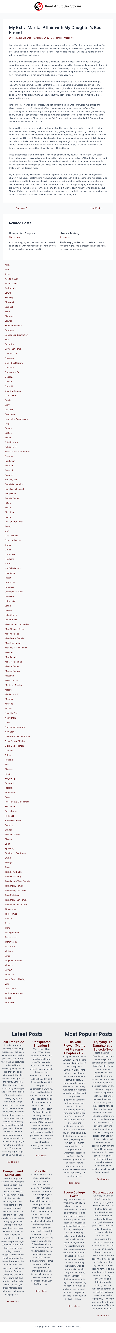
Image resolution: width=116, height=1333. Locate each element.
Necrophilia (10, 718)
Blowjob (9, 321)
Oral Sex (9, 750)
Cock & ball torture (14, 363)
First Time (9, 512)
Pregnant (9, 783)
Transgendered (12, 932)
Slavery (8, 839)
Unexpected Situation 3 (41, 1043)
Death (8, 400)
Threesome (10, 909)
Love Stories (11, 619)
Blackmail (9, 316)
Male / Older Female (14, 638)
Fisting (8, 517)
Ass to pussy (11, 283)
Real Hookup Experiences (17, 801)
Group (8, 549)
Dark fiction (10, 395)
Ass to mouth (11, 279)
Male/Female (11, 657)
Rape (7, 797)
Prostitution (10, 792)
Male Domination (13, 643)
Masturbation (11, 680)
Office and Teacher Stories (17, 736)
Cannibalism (11, 353)
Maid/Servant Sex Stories (17, 624)
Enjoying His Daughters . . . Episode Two (103, 1045)
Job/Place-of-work (14, 591)
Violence (9, 951)
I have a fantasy (69, 233)
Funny (8, 526)
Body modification (13, 325)
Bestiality (9, 297)
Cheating (9, 358)
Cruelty (8, 381)
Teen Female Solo (13, 872)
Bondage (9, 330)
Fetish (8, 503)
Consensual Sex (13, 372)
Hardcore (9, 559)
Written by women (14, 993)
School (8, 830)
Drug (7, 423)
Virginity (9, 965)
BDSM (8, 293)
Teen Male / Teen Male (15, 890)
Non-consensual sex (15, 727)
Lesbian (8, 610)
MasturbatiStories (13, 685)
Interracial (9, 587)
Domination (10, 414)
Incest (8, 577)
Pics (7, 764)
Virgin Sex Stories (13, 960)
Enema (8, 428)
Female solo (10, 493)
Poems (8, 774)
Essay (8, 437)
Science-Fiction (12, 834)
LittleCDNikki (11, 615)
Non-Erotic (10, 732)
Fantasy (9, 475)
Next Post (96, 208)
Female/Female (12, 498)
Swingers (9, 862)
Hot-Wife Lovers (13, 568)
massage (9, 675)
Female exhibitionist (14, 489)
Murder (8, 708)
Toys (7, 923)
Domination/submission (16, 419)
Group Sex (10, 554)
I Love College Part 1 (74, 1194)
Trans (7, 928)
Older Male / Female (14, 746)
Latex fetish (10, 601)
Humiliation (10, 573)
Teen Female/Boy (13, 876)
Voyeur (8, 970)
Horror (8, 563)
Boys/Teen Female (13, 349)
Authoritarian (11, 288)
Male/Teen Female (13, 662)
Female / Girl (11, 479)
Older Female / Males (15, 741)
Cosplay (9, 377)
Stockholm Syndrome (15, 853)
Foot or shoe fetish (14, 521)
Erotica (8, 433)
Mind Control (11, 694)
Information (10, 582)
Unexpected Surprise (22, 233)
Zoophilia (9, 1002)
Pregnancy (10, 778)
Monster (9, 699)
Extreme (9, 456)
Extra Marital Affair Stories (17, 451)
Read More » (13, 1162)
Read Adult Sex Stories (63, 6)
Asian (7, 274)
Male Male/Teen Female (16, 647)
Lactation (9, 596)
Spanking (9, 848)
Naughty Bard (11, 713)
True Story (10, 946)
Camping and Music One (13, 1173)
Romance (9, 816)
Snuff (7, 844)
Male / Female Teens (14, 629)
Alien (7, 265)
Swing (8, 858)
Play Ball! (41, 1171)
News (7, 722)
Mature (8, 690)
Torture (8, 918)
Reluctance (10, 806)
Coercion (9, 367)
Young (8, 998)
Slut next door (103, 1192)
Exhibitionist (11, 447)
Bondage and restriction (16, 335)
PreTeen (9, 788)
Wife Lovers (10, 988)
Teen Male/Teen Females (17, 904)
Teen (7, 867)
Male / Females (12, 634)
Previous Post (21, 208)
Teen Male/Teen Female (16, 900)
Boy (7, 339)
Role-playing (11, 811)
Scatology (10, 825)
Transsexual (10, 937)
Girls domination (13, 540)
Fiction (8, 507)
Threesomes (69, 38)
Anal (7, 269)
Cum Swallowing (13, 391)
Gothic (8, 545)
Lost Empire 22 (13, 1042)
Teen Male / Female (14, 886)
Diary (7, 405)
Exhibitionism (11, 442)
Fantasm (9, 465)
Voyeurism (10, 974)
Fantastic (9, 470)
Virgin (7, 956)
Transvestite (11, 942)
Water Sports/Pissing (15, 979)
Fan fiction (10, 461)
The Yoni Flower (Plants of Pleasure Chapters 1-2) (74, 1047)
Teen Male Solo (12, 895)
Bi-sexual (9, 302)
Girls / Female (11, 535)
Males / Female (12, 666)
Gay (7, 531)
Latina (8, 605)
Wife (7, 984)
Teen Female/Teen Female (17, 881)
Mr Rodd (9, 703)
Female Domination (14, 484)
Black (7, 311)
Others (8, 755)
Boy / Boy (9, 344)
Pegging (9, 760)
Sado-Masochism (13, 820)
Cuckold (9, 386)
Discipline (9, 409)
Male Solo (9, 652)
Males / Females (12, 671)
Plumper (9, 769)
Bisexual (9, 307)
